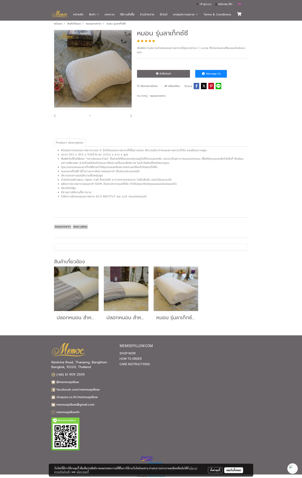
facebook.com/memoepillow (78, 389)
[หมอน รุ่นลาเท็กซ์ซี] (93, 69)
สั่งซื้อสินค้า (165, 74)
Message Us (213, 74)
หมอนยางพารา (158, 96)
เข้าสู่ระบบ (205, 4)
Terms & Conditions (217, 14)
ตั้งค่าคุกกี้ (215, 470)
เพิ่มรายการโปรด (148, 86)
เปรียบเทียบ (173, 86)
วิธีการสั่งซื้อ (127, 14)
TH (243, 4)
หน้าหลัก (78, 14)
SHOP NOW (128, 353)
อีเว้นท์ (163, 14)
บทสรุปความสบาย (184, 14)
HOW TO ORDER (131, 359)
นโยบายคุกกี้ (83, 471)
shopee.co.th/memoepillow (77, 397)
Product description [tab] (69, 143)
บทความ (109, 14)
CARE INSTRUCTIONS (135, 364)
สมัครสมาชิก (224, 4)
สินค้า (93, 14)
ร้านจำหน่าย (147, 14)
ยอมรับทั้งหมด (233, 470)
